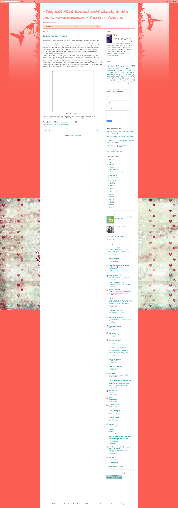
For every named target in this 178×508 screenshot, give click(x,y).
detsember (113, 167)
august (112, 180)
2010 (110, 204)
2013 (110, 197)
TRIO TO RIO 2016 (114, 417)
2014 (110, 194)
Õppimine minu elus (80, 27)
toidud (118, 68)
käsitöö (110, 66)
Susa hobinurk (113, 462)
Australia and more (115, 340)
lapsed (109, 68)
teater (116, 76)
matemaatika (116, 83)
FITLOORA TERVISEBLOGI (117, 347)
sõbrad (128, 68)
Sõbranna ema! (111, 239)
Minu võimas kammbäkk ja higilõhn (118, 375)
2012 (110, 199)
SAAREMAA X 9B (113, 361)
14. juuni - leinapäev (121, 226)
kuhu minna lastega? (126, 76)
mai (111, 188)
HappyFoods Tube (114, 258)
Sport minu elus (94, 27)
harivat (119, 70)
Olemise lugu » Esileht (116, 466)
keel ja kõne (130, 81)
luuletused (109, 83)
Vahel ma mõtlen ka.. (115, 275)
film (126, 78)
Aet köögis (112, 333)
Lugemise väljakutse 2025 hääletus (119, 277)
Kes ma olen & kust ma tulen (117, 312)
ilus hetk (129, 72)
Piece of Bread (113, 342)
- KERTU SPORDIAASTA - (117, 282)
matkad (109, 78)
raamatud (118, 78)
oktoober (113, 175)
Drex (110, 398)
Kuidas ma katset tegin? (55, 35)
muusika (110, 70)
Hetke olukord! (113, 328)
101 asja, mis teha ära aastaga (116, 236)
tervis (117, 80)
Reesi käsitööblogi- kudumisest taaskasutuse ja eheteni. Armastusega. (119, 267)
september (113, 178)
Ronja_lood (109, 81)
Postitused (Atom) (76, 135)
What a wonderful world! (116, 317)
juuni (112, 185)
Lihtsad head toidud (115, 248)
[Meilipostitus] (75, 122)
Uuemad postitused (50, 131)
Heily (116, 35)
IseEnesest (112, 457)
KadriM (111, 298)
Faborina (111, 429)
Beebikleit (111, 270)
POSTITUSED (49, 27)
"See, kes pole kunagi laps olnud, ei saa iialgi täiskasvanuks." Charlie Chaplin (85, 14)
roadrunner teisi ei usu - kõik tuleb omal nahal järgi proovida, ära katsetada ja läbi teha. (120, 438)
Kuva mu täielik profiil (113, 55)
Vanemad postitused (95, 131)
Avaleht (72, 131)
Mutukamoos (113, 391)
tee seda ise (111, 72)
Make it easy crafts (114, 290)
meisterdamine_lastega (113, 74)
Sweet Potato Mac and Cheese (117, 260)
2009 (110, 207)
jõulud (129, 70)
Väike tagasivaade (114, 419)
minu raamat (124, 83)
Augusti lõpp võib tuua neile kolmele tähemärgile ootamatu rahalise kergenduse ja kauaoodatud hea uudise (120, 251)
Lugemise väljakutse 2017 (64, 27)
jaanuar (112, 191)
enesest (49, 124)
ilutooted (55, 124)
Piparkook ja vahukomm (115, 412)
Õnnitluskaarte (113, 399)
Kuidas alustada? (113, 441)
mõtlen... (109, 76)
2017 (110, 159)
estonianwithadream (115, 326)
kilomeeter (112, 373)
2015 (110, 165)
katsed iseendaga (64, 124)
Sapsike (111, 424)
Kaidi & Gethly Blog (115, 359)
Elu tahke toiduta (114, 405)
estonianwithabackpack (116, 310)
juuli (111, 183)
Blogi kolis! (112, 392)
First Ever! (111, 431)
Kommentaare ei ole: (66, 122)
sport (122, 72)
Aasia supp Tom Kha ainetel (116, 335)
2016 (110, 162)
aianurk (116, 81)
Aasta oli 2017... (113, 368)
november (113, 169)
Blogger (123, 504)
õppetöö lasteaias (127, 80)
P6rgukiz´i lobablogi (115, 366)
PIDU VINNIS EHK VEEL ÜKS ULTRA (119, 284)
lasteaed (128, 74)
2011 (110, 202)
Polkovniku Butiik (114, 410)
